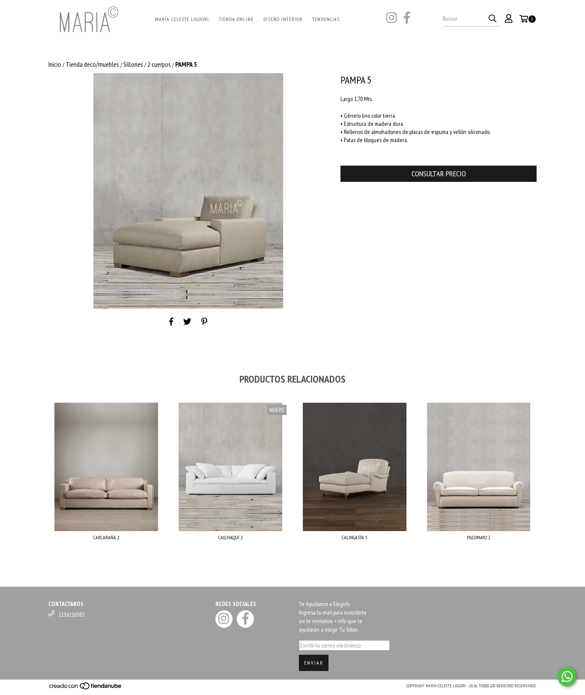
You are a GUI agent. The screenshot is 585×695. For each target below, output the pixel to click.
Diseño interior (282, 19)
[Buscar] (492, 19)
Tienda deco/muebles (92, 64)
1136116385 (71, 614)
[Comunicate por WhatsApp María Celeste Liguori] (567, 676)
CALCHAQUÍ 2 (230, 537)
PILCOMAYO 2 (478, 537)
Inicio (54, 64)
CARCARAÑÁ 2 (106, 537)
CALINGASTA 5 (354, 537)
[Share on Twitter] (187, 321)
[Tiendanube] (85, 688)
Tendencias (326, 19)
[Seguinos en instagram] (391, 18)
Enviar (313, 662)
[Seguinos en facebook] (406, 18)
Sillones (133, 64)
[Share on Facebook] (171, 321)
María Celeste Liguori (182, 19)
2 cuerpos (159, 64)
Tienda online (236, 19)
